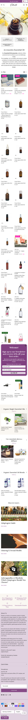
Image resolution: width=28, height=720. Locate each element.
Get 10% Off (14, 373)
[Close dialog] (26, 346)
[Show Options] (24, 370)
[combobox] (13, 370)
